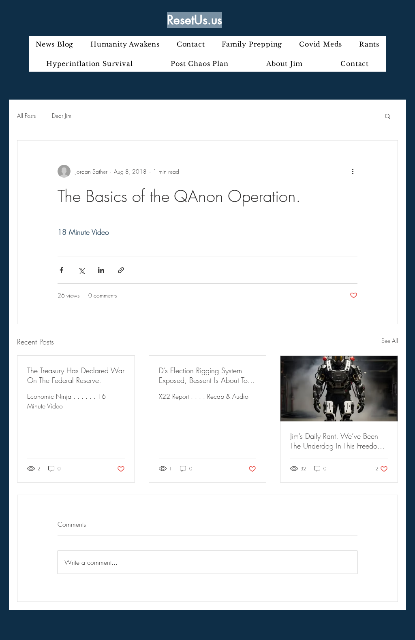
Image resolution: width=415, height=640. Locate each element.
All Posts (26, 115)
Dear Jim (61, 115)
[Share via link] (121, 270)
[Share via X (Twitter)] (81, 270)
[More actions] (352, 171)
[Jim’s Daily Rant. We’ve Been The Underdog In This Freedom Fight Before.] (339, 388)
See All (389, 340)
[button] (387, 116)
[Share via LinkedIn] (101, 270)
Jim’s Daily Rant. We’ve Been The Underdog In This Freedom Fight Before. (336, 441)
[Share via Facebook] (61, 270)
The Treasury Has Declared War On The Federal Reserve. (75, 375)
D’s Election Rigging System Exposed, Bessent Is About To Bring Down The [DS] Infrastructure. (203, 375)
